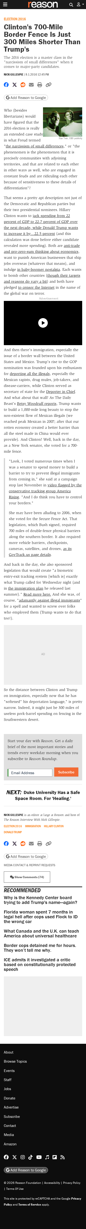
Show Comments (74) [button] (29, 877)
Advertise (11, 1107)
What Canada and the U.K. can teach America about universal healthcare (41, 933)
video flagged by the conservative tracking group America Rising (45, 491)
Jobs (7, 1088)
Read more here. (37, 594)
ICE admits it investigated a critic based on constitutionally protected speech (40, 964)
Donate (9, 1098)
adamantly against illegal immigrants (49, 600)
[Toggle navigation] (5, 4)
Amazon (10, 1144)
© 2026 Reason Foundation (22, 1183)
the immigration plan (25, 588)
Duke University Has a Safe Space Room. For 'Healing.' (43, 795)
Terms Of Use (15, 1189)
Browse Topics (15, 1061)
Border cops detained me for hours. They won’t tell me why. (40, 947)
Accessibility (52, 1183)
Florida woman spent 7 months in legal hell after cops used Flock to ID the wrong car (41, 916)
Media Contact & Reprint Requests (29, 865)
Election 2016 (15, 18)
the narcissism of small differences (35, 146)
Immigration (33, 826)
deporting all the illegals (30, 373)
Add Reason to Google (28, 97)
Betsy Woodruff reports (36, 403)
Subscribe (66, 772)
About (8, 1052)
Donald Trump (13, 832)
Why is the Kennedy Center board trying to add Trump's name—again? (40, 899)
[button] (80, 4)
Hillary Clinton (54, 826)
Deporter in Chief (60, 391)
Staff (7, 1079)
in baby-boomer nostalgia (38, 269)
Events (9, 1070)
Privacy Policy (71, 1183)
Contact (10, 1125)
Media (9, 1134)
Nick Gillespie (13, 74)
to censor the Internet (36, 287)
